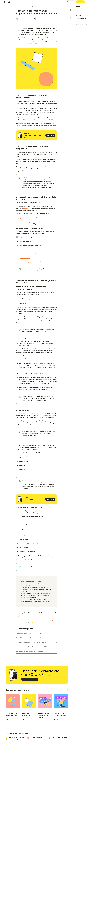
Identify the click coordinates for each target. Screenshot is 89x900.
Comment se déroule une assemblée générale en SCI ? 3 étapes (81, 24)
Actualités (18, 1)
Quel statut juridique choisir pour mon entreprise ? (17, 738)
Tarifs (43, 1)
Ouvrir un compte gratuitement (30, 679)
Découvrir (80, 2)
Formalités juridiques (11, 710)
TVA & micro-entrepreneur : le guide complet (59, 738)
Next (69, 707)
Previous (3, 707)
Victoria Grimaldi (24, 19)
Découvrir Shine (50, 135)
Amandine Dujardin (42, 19)
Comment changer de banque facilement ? (36, 738)
